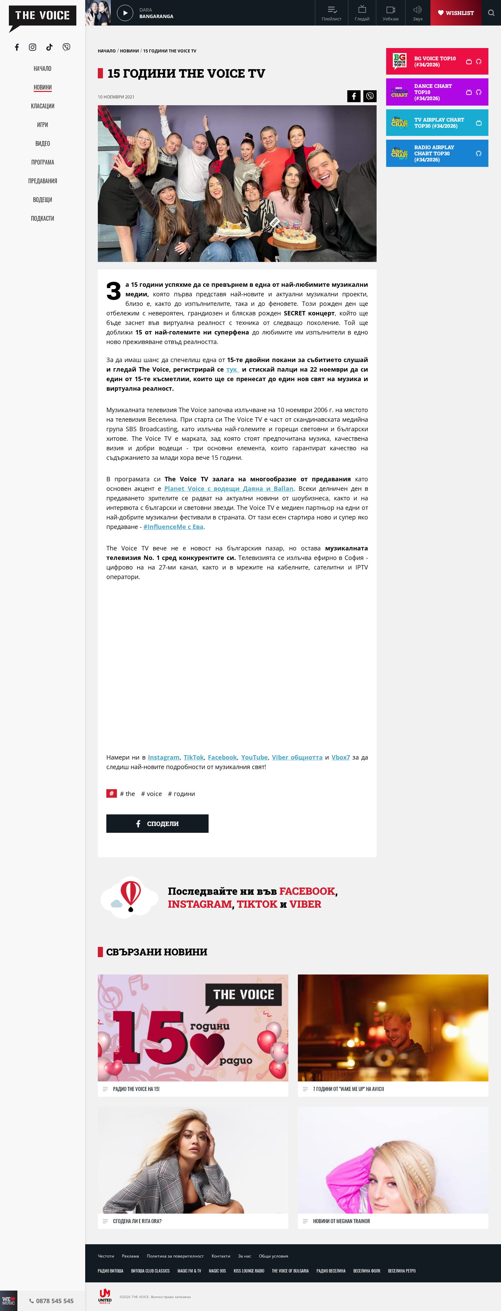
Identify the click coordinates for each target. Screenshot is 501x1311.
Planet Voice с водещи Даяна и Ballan (228, 488)
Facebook (222, 757)
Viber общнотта (297, 757)
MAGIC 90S (217, 1271)
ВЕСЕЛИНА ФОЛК (366, 1271)
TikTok (194, 757)
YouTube (254, 757)
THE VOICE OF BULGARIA (290, 1271)
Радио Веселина (331, 1271)
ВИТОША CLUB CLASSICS (150, 1271)
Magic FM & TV (189, 1271)
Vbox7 (341, 757)
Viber (305, 903)
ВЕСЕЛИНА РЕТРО (401, 1271)
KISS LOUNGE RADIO (249, 1271)
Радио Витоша (110, 1271)
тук (232, 369)
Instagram (164, 757)
